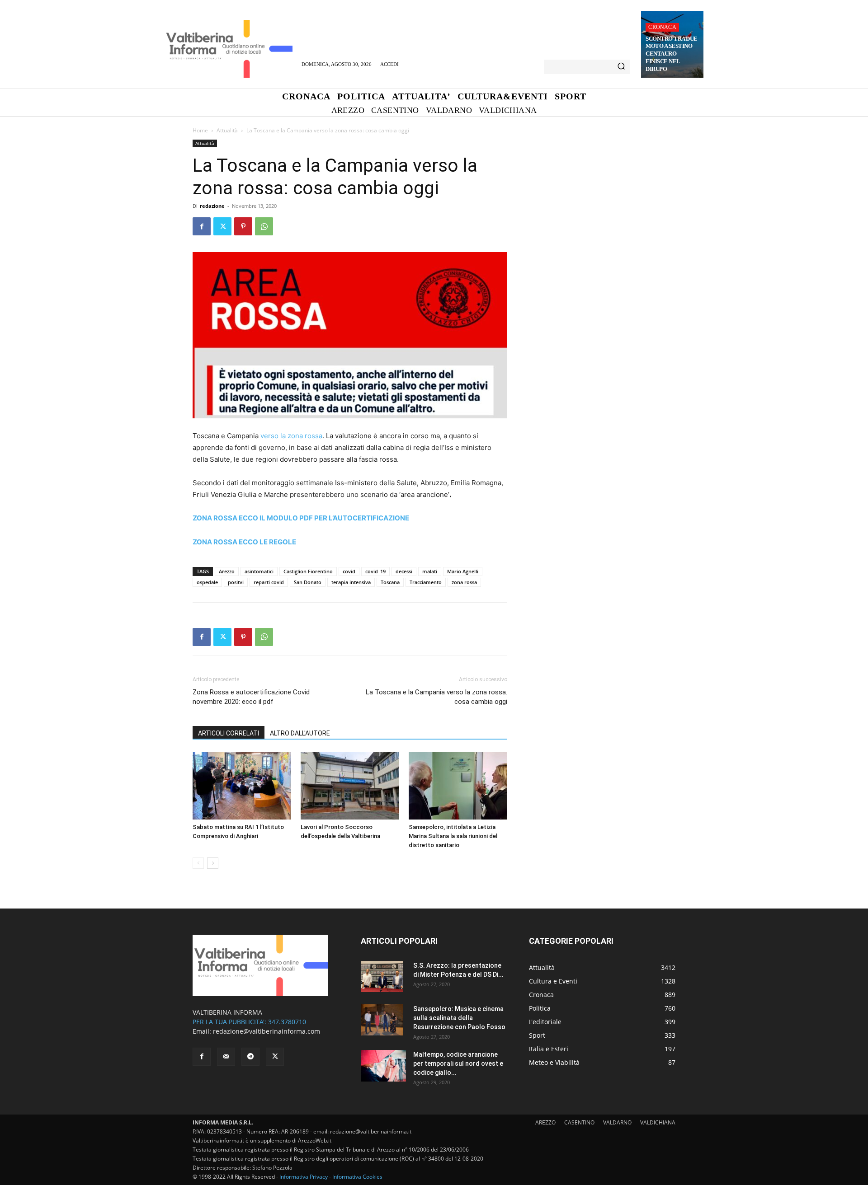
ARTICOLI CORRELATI (228, 733)
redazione (212, 205)
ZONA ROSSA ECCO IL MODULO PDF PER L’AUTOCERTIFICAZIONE (301, 518)
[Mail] (226, 1057)
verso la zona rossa (291, 435)
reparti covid (269, 582)
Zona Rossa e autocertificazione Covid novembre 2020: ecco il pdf (251, 697)
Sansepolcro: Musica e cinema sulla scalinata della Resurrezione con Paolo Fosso (459, 1017)
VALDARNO (617, 1122)
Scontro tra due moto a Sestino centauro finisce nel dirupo (672, 54)
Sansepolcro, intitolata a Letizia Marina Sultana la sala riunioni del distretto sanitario (453, 836)
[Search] (621, 67)
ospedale (207, 582)
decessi (404, 571)
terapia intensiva (351, 582)
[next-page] (212, 863)
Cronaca (662, 27)
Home (200, 130)
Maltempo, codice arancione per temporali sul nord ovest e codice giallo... (458, 1063)
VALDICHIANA (657, 1122)
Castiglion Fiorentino (308, 571)
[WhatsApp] (264, 226)
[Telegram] (250, 1057)
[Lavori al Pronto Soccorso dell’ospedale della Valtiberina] (350, 786)
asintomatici (259, 571)
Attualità (227, 130)
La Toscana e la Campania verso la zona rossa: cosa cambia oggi (436, 697)
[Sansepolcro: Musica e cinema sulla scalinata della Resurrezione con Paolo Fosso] (382, 1020)
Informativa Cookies (357, 1176)
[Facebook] (202, 226)
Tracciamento (426, 582)
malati (429, 571)
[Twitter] (222, 226)
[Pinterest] (243, 226)
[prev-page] (198, 863)
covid (349, 571)
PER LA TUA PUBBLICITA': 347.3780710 (249, 1021)
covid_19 (375, 571)
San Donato (307, 582)
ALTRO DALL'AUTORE (300, 733)
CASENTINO (579, 1122)
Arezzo (227, 571)
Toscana (390, 582)
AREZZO (545, 1122)
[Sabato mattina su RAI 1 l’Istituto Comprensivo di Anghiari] (242, 786)
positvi (236, 582)
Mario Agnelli (462, 571)
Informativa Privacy (303, 1176)
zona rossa (464, 582)
